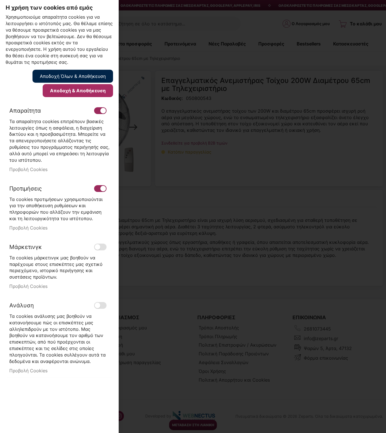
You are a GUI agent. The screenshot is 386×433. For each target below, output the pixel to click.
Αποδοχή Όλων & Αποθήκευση (73, 76)
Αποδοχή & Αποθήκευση (78, 90)
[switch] (100, 110)
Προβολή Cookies (28, 169)
